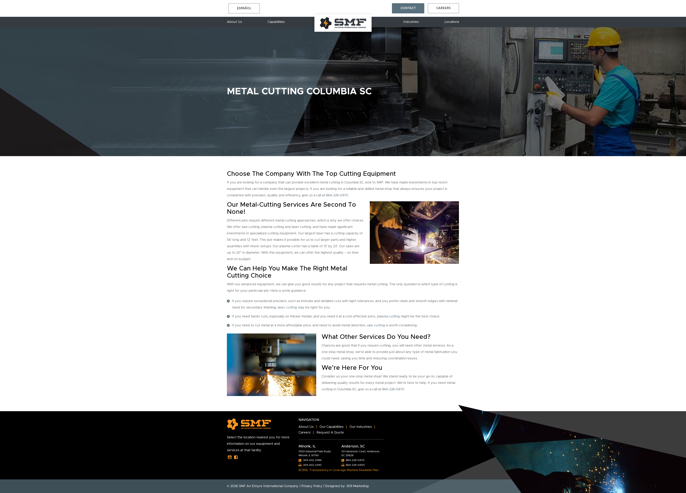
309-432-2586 (312, 460)
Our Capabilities (332, 427)
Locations (451, 22)
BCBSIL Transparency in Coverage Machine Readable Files (339, 470)
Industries (411, 22)
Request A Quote (330, 432)
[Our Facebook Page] (236, 457)
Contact (408, 8)
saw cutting (376, 325)
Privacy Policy (311, 486)
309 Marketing (357, 486)
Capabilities (276, 22)
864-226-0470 (337, 195)
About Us (234, 22)
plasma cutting (388, 316)
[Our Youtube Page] (230, 457)
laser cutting (287, 307)
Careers (443, 8)
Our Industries (361, 427)
